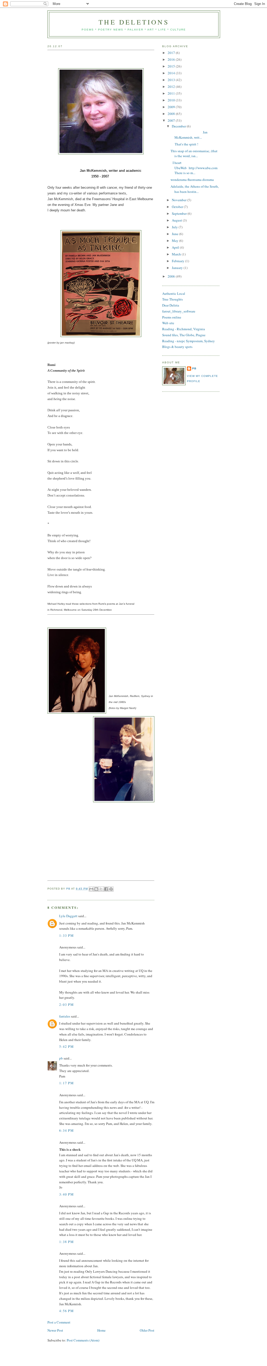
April (176, 247)
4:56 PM (66, 1310)
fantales (64, 1016)
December (179, 126)
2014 (172, 73)
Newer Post (55, 1330)
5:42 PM (66, 1046)
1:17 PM (66, 1083)
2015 (172, 66)
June (175, 233)
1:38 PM (66, 1241)
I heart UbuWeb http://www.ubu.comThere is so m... (194, 167)
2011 (172, 93)
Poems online (171, 317)
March (177, 254)
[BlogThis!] (96, 889)
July (175, 227)
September (179, 213)
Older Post (147, 1330)
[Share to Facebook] (106, 889)
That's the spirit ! (184, 144)
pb (61, 1058)
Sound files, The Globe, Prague (183, 335)
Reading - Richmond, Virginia (183, 329)
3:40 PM (66, 1194)
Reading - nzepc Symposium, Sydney (188, 341)
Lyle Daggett (68, 916)
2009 (172, 107)
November (179, 200)
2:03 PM (66, 1004)
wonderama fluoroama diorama (192, 179)
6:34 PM (66, 1130)
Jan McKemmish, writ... (189, 135)
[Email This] (91, 889)
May (175, 240)
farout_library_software (178, 311)
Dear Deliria (170, 305)
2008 (172, 113)
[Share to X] (101, 889)
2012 (172, 86)
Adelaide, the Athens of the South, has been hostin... (195, 189)
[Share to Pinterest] (111, 889)
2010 (172, 100)
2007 (172, 120)
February (178, 261)
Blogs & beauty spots (177, 346)
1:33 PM (66, 935)
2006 (172, 276)
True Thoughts (172, 299)
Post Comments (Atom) (83, 1340)
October (178, 206)
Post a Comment (58, 1322)
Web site (168, 323)
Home (101, 1330)
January (178, 267)
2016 (172, 59)
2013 (172, 79)
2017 (172, 52)
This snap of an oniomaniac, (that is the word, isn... (194, 153)
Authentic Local (173, 293)
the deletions (134, 21)
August (177, 220)
